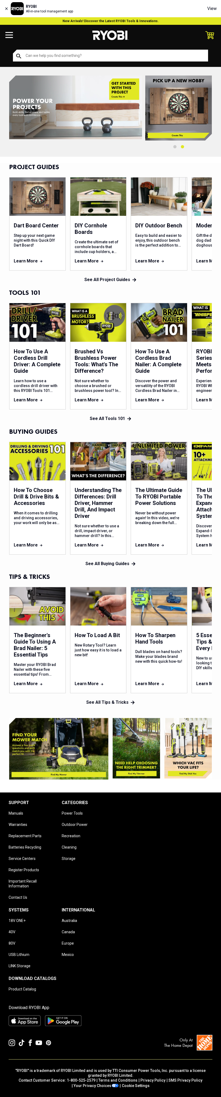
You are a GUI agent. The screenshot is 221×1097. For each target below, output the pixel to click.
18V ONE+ (17, 920)
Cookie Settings (136, 1086)
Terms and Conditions (117, 1080)
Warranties (18, 824)
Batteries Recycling (25, 847)
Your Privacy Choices (92, 1086)
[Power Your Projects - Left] (58, 749)
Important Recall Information (23, 883)
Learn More (26, 261)
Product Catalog (22, 989)
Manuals (16, 813)
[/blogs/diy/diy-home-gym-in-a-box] (75, 108)
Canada (68, 932)
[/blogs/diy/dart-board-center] (178, 108)
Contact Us (18, 897)
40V (12, 932)
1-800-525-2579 (81, 1080)
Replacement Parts (25, 836)
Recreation (71, 836)
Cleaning (69, 847)
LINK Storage (19, 966)
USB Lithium (19, 954)
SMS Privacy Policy (185, 1080)
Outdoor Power (75, 824)
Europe (68, 943)
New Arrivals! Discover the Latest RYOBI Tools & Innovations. (111, 21)
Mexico (68, 954)
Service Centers (22, 858)
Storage (68, 858)
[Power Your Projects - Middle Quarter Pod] (136, 748)
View (212, 8)
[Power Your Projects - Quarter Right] (188, 748)
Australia (69, 920)
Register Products (24, 870)
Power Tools (72, 813)
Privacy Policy (152, 1080)
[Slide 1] (175, 146)
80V (12, 943)
